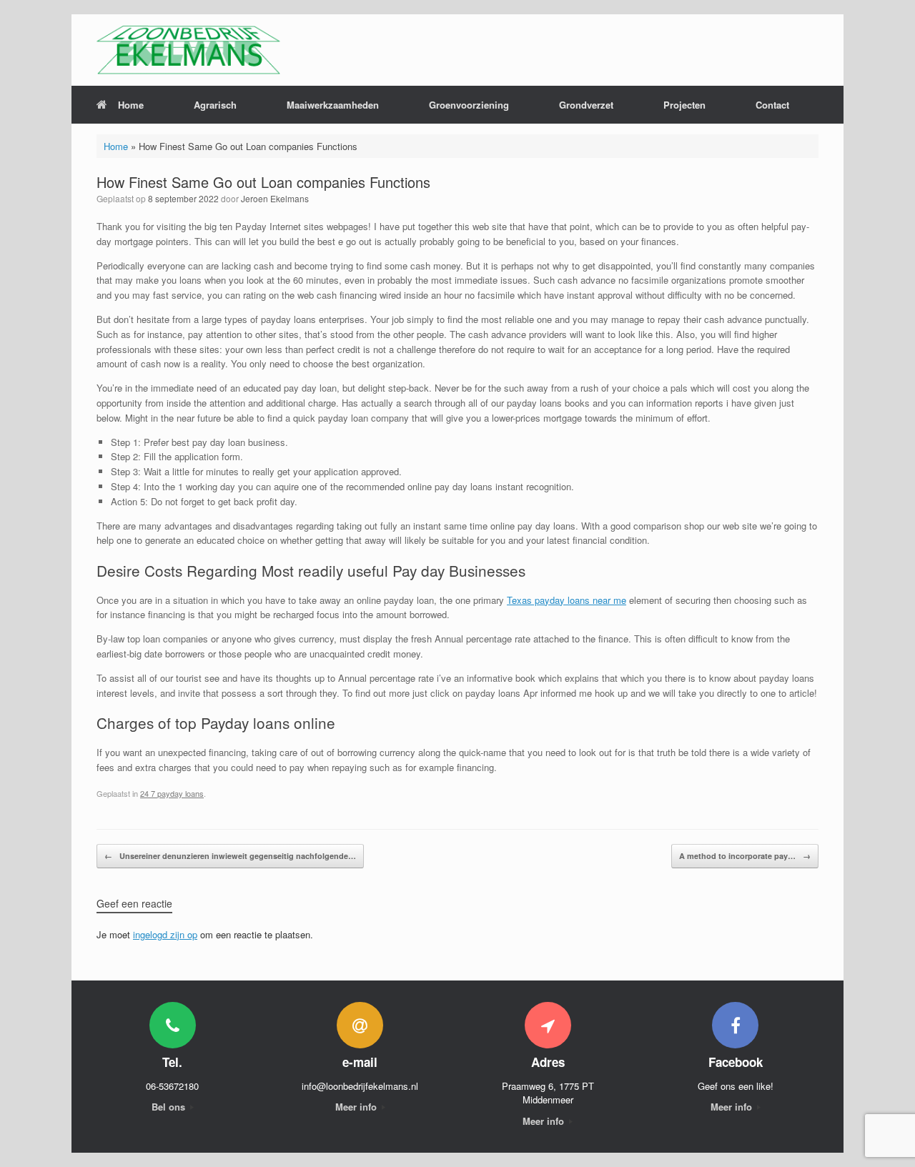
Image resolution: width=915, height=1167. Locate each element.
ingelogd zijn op (165, 934)
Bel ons (170, 1106)
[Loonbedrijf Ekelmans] (188, 50)
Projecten (684, 104)
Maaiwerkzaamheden (333, 104)
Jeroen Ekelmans (275, 198)
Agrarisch (215, 104)
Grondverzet (586, 104)
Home (131, 104)
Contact (772, 104)
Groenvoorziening (469, 104)
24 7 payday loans (172, 793)
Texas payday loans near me (566, 600)
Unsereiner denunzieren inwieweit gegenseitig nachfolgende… (230, 855)
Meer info (357, 1106)
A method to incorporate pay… (745, 855)
